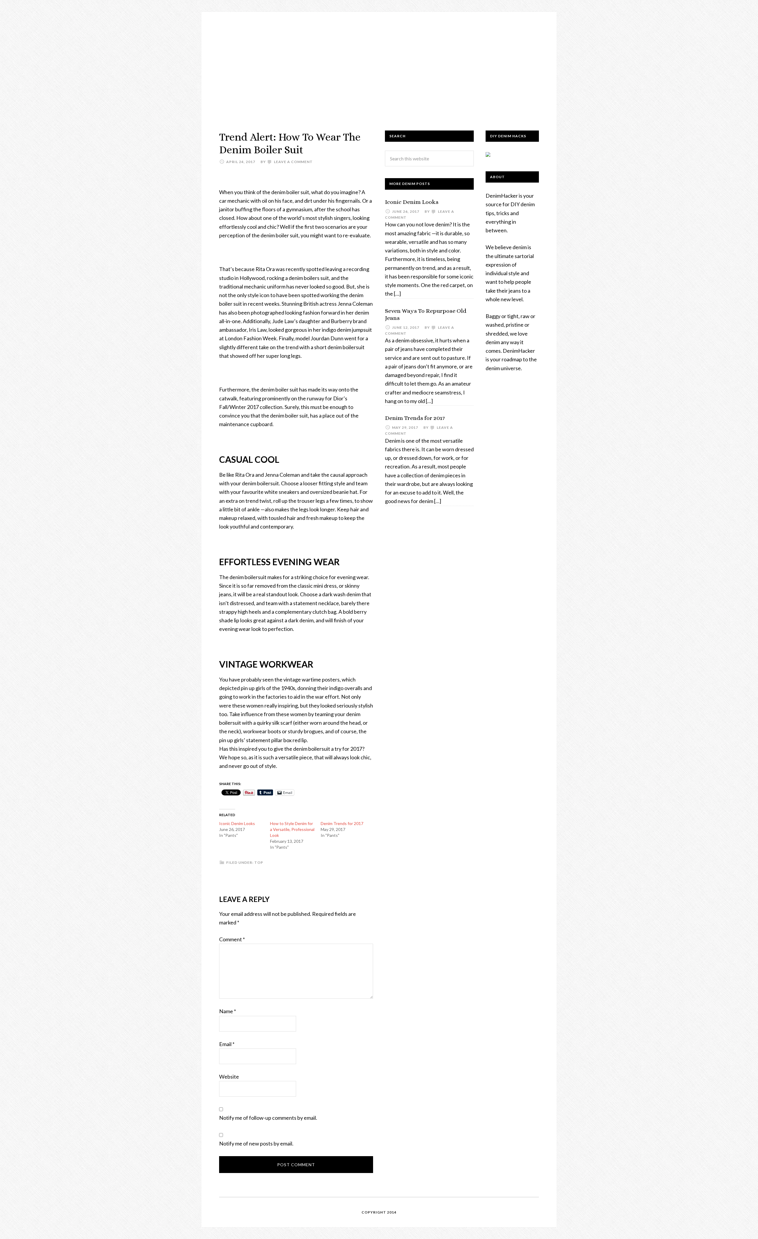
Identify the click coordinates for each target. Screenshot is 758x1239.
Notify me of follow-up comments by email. (268, 1117)
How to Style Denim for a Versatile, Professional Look (292, 829)
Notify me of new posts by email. (256, 1143)
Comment (232, 939)
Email (227, 1044)
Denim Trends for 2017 (342, 823)
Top (258, 862)
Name (227, 1011)
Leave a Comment (293, 161)
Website (229, 1076)
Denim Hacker (379, 65)
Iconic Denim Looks (237, 823)
